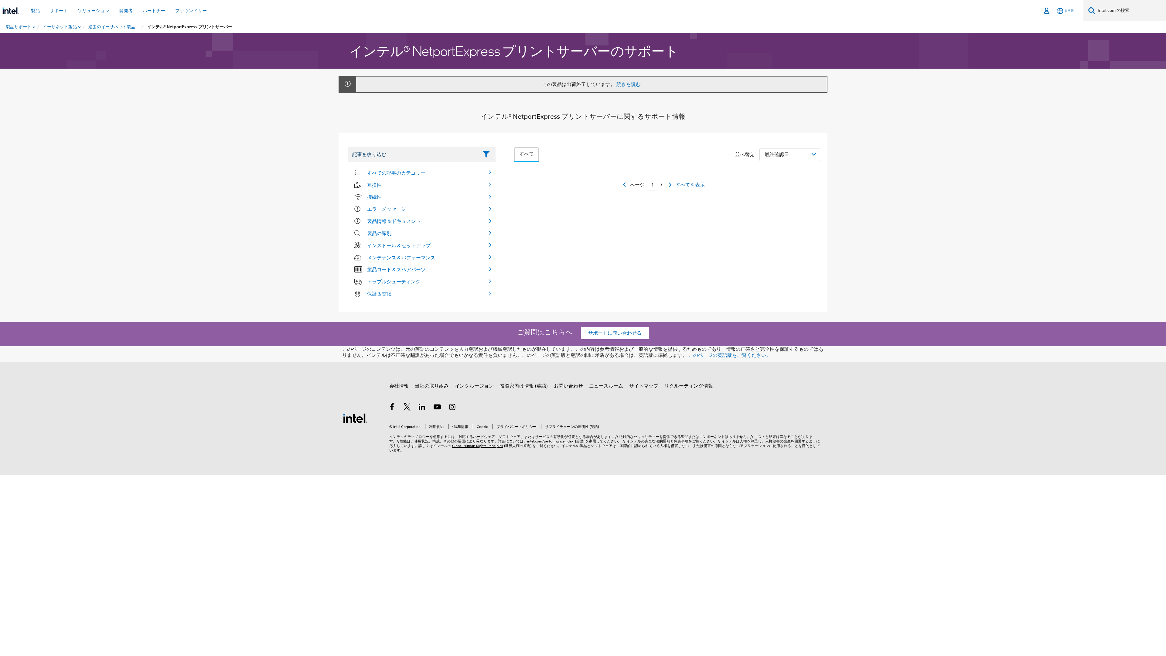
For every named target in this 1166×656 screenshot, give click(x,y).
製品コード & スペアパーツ (396, 269)
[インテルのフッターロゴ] (355, 418)
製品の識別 (379, 233)
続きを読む (628, 84)
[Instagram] (452, 407)
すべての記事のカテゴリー (396, 173)
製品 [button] (35, 10)
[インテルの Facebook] (392, 407)
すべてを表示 (690, 185)
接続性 (374, 197)
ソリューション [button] (94, 10)
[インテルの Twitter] (407, 407)
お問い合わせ (568, 386)
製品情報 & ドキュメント (394, 221)
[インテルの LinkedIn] (422, 407)
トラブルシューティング (394, 281)
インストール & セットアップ (399, 245)
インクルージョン (474, 386)
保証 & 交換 (379, 294)
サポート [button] (59, 10)
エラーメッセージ (386, 209)
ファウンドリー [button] (191, 10)
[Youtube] (437, 407)
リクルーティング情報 (688, 386)
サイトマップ (643, 386)
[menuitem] (60, 27)
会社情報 (399, 386)
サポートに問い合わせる (615, 333)
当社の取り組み (432, 386)
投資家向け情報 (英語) (524, 386)
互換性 (374, 185)
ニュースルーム (606, 386)
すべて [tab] (526, 154)
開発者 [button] (126, 10)
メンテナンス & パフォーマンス (401, 258)
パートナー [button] (154, 10)
